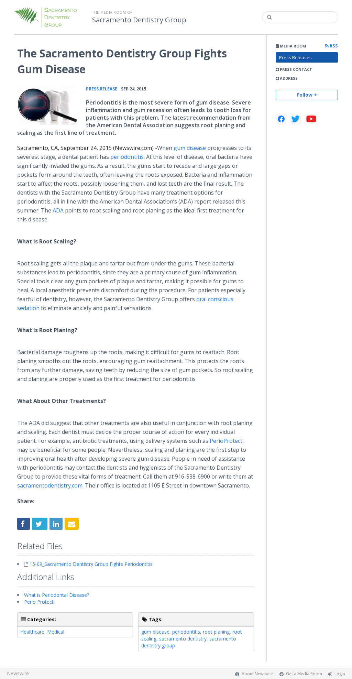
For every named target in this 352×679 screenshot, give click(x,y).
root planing (216, 631)
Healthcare (32, 631)
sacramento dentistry (183, 638)
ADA (59, 210)
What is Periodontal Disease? (56, 595)
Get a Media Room (304, 674)
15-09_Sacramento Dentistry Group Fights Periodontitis (91, 564)
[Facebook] (281, 118)
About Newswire (258, 674)
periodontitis (186, 631)
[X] (295, 118)
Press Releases (295, 57)
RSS (333, 46)
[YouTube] (311, 118)
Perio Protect (39, 602)
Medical (55, 631)
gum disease (190, 148)
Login (339, 674)
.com (49, 485)
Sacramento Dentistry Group (139, 19)
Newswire (18, 673)
